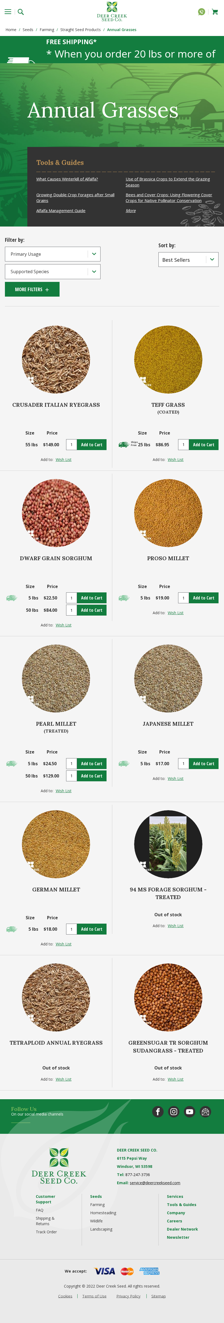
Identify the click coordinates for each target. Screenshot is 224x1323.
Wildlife (96, 1220)
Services (175, 1196)
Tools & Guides (181, 1204)
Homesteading (103, 1212)
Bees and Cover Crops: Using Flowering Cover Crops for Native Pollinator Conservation (169, 197)
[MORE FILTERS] (32, 289)
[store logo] (112, 11)
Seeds (28, 29)
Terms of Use (94, 1295)
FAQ (39, 1210)
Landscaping (101, 1229)
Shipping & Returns (45, 1221)
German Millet (56, 889)
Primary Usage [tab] (26, 254)
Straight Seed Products (80, 29)
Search (22, 11)
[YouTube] (189, 1111)
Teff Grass (168, 404)
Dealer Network (182, 1229)
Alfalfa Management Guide (61, 210)
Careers (174, 1220)
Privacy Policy (128, 1295)
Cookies (65, 1295)
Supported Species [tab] (30, 272)
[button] (64, 459)
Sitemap (158, 1295)
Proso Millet (168, 558)
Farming (47, 29)
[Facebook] (158, 1111)
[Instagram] (173, 1111)
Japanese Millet (168, 723)
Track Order (46, 1231)
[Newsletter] (205, 1111)
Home (10, 29)
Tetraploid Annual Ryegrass (56, 1042)
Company (176, 1212)
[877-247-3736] (203, 12)
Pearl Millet (56, 723)
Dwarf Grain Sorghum (56, 558)
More (130, 210)
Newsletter (178, 1237)
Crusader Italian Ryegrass (56, 404)
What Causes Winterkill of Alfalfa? (67, 179)
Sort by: (167, 245)
